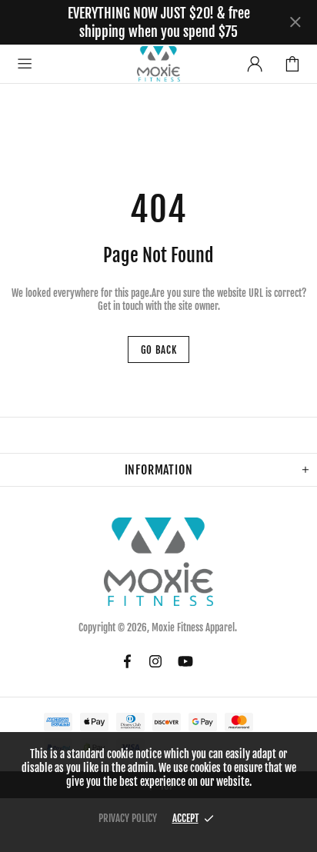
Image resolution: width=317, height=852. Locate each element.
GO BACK (159, 350)
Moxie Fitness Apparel (158, 63)
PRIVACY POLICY (127, 818)
